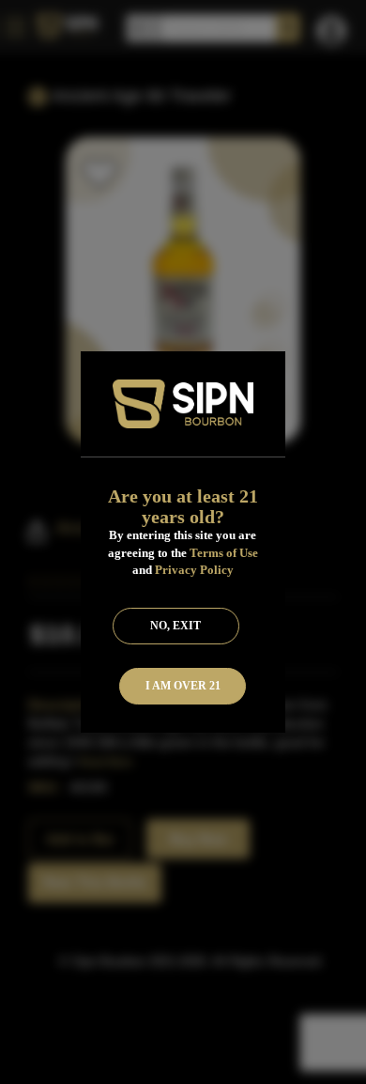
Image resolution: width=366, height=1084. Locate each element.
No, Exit (175, 625)
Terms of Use (224, 553)
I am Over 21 (183, 685)
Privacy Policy (194, 570)
